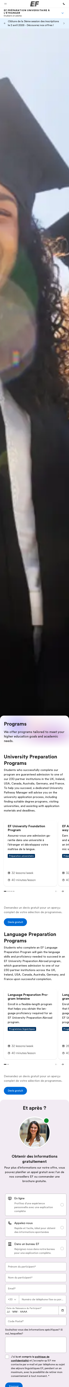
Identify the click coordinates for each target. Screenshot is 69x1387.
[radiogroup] (35, 1226)
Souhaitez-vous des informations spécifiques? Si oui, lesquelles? (34, 1331)
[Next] (62, 891)
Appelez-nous (23, 1223)
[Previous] (56, 891)
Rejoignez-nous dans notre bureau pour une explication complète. (34, 1251)
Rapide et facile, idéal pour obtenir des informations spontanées (35, 1230)
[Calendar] (62, 1310)
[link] (30, 13)
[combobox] (12, 1299)
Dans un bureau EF (26, 1244)
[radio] (35, 1205)
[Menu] (62, 13)
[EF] (34, 3)
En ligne (19, 1198)
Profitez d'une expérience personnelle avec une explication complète (33, 1207)
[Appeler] (64, 4)
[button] (5, 4)
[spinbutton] (8, 1312)
